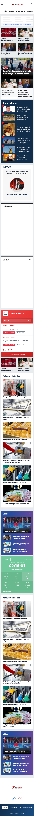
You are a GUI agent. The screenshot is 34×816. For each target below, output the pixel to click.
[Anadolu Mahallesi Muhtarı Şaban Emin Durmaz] (7, 550)
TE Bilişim (21, 813)
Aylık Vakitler (7, 591)
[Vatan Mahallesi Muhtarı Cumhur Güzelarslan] (7, 544)
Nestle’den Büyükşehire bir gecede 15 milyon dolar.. (17, 173)
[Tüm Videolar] (30, 514)
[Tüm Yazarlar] (30, 167)
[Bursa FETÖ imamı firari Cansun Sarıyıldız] (7, 537)
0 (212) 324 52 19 (9, 344)
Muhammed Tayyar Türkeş (17, 194)
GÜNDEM (7, 206)
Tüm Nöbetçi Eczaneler (18, 354)
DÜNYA (30, 11)
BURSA (11, 11)
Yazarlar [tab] (7, 167)
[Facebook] (13, 798)
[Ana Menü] (2, 4)
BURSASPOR (20, 11)
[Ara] (32, 4)
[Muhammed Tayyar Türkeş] (17, 185)
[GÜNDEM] (30, 206)
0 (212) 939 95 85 (9, 332)
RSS (5, 807)
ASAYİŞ (4, 11)
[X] (17, 798)
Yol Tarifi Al (21, 332)
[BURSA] (30, 260)
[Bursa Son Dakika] (17, 4)
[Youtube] (20, 798)
